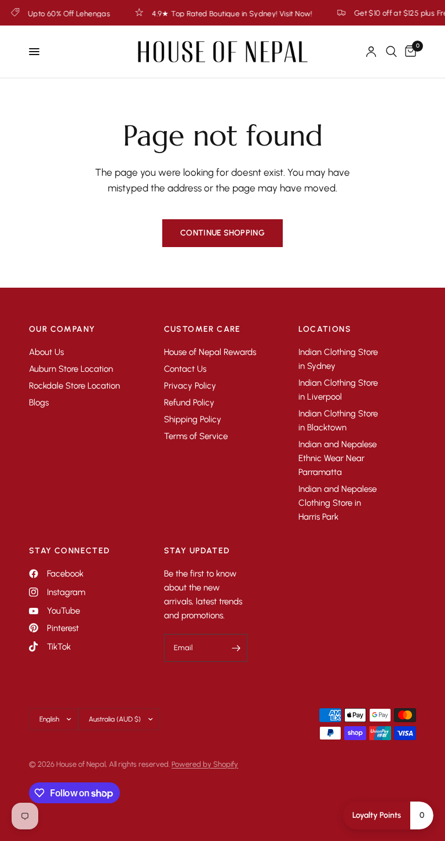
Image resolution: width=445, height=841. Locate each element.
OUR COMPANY (62, 329)
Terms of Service (196, 436)
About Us (46, 352)
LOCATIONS (324, 329)
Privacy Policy (190, 385)
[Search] (391, 52)
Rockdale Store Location (74, 385)
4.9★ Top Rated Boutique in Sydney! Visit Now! (220, 13)
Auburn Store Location (71, 369)
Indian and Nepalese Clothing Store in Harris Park (337, 503)
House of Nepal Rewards (210, 352)
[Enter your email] (235, 648)
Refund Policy (189, 402)
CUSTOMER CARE (202, 329)
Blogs (39, 402)
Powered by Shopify (205, 764)
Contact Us (185, 369)
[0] (408, 52)
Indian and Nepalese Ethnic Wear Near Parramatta (337, 458)
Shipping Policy (192, 419)
